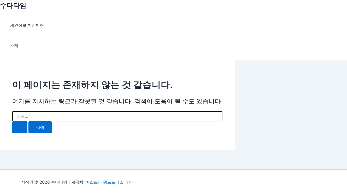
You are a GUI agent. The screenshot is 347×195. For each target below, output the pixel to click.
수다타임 (13, 5)
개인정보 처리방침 (27, 25)
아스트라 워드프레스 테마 (109, 182)
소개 (14, 45)
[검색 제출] (19, 127)
